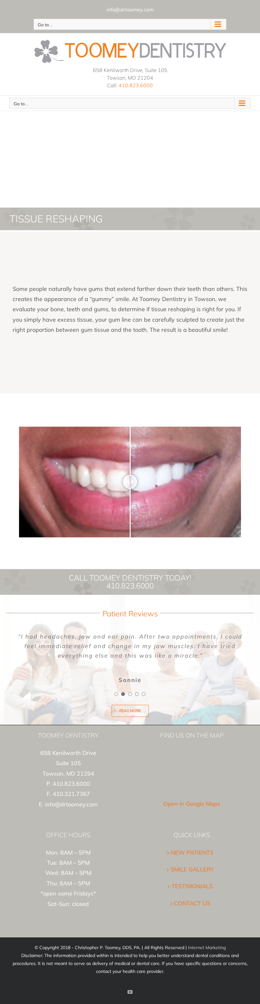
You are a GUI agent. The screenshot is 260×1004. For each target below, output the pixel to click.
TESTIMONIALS (192, 886)
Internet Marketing (207, 947)
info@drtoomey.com (130, 9)
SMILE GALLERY (192, 869)
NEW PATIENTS (192, 852)
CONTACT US (192, 903)
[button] (116, 694)
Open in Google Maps (191, 803)
